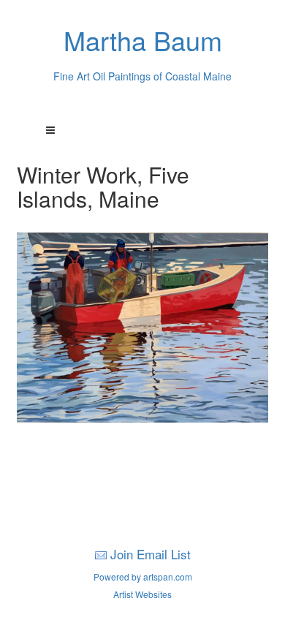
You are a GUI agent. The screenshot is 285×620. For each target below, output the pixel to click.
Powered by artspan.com (143, 576)
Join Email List (150, 554)
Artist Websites (142, 594)
